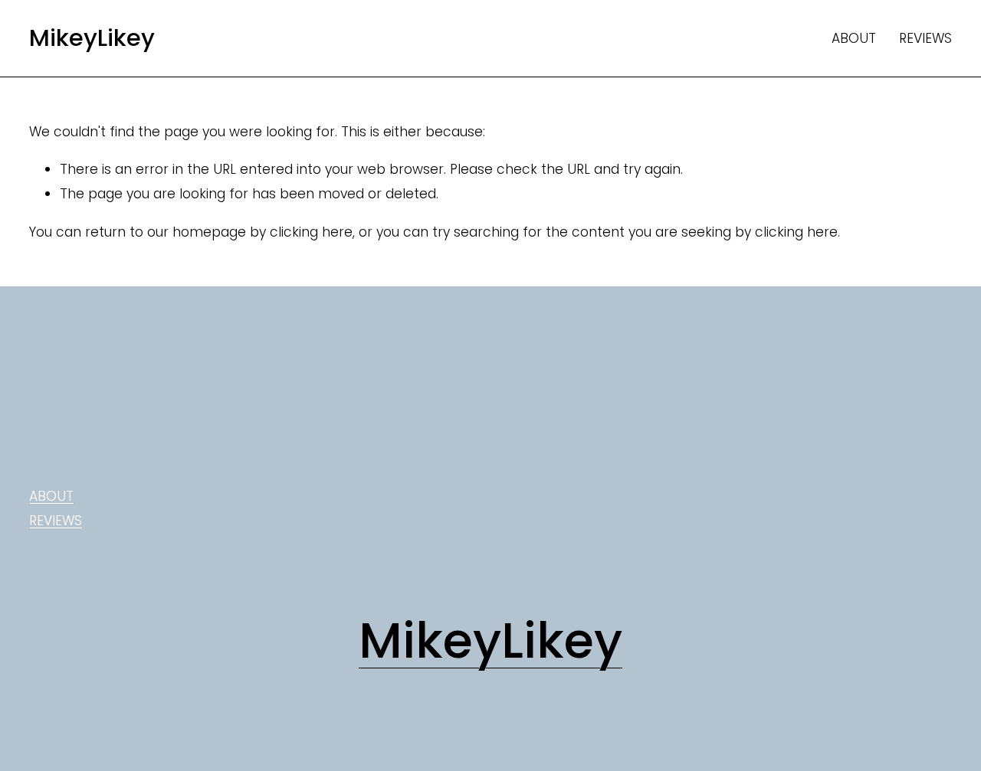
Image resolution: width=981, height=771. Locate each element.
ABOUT (854, 38)
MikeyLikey (92, 37)
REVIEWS (925, 38)
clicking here (311, 232)
